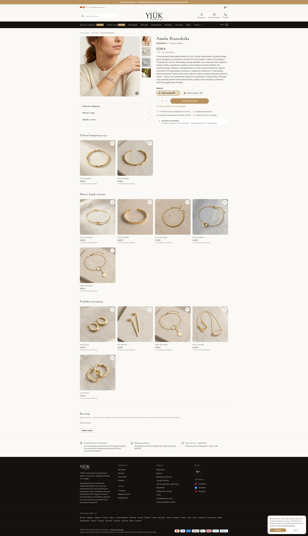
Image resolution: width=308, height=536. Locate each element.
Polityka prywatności (164, 491)
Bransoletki (156, 25)
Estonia (140, 518)
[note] (137, 93)
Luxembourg (211, 518)
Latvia (194, 518)
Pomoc (197, 25)
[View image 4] (146, 73)
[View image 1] (146, 41)
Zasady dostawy (162, 480)
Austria (82, 518)
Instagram (202, 484)
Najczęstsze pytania (164, 477)
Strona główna (84, 33)
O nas (158, 495)
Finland (147, 518)
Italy (189, 518)
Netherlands (84, 521)
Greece (169, 518)
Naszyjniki (132, 25)
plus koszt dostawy (167, 52)
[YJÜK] (154, 16)
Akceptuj (278, 530)
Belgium (90, 518)
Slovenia (124, 521)
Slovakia (117, 521)
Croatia (105, 518)
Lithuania (201, 518)
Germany (161, 518)
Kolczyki (144, 25)
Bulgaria (98, 518)
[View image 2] (146, 52)
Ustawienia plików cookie (165, 502)
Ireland (183, 518)
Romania (108, 521)
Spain (131, 521)
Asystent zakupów (91, 25)
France (154, 518)
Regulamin (160, 488)
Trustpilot (121, 491)
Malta (220, 518)
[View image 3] (146, 62)
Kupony (159, 473)
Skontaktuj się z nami (164, 498)
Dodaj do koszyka (189, 101)
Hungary (176, 518)
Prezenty (179, 25)
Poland (93, 521)
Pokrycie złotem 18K (194, 93)
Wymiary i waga (88, 113)
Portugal (100, 521)
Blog (188, 25)
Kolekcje (168, 25)
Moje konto (160, 470)
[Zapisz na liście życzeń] (112, 143)
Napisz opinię (87, 430)
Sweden (138, 521)
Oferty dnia (115, 25)
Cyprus (112, 518)
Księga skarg (123, 498)
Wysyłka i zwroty (89, 120)
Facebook (202, 488)
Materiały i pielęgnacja (91, 106)
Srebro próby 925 (168, 93)
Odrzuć (295, 530)
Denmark (132, 518)
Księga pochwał (124, 494)
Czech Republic (122, 518)
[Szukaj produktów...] (82, 16)
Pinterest (202, 491)
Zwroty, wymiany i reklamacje (167, 484)
